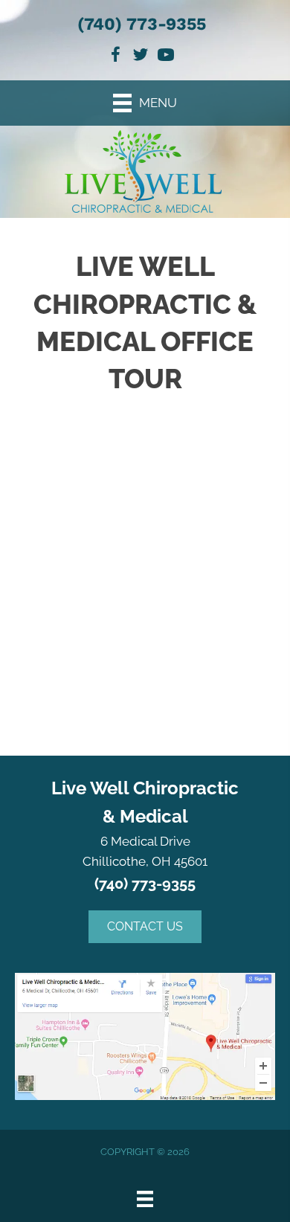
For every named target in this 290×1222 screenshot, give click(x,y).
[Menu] (145, 1199)
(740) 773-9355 (141, 24)
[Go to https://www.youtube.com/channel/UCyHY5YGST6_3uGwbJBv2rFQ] (166, 57)
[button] (145, 926)
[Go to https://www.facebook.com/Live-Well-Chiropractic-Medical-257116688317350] (115, 57)
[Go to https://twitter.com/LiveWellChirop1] (140, 57)
